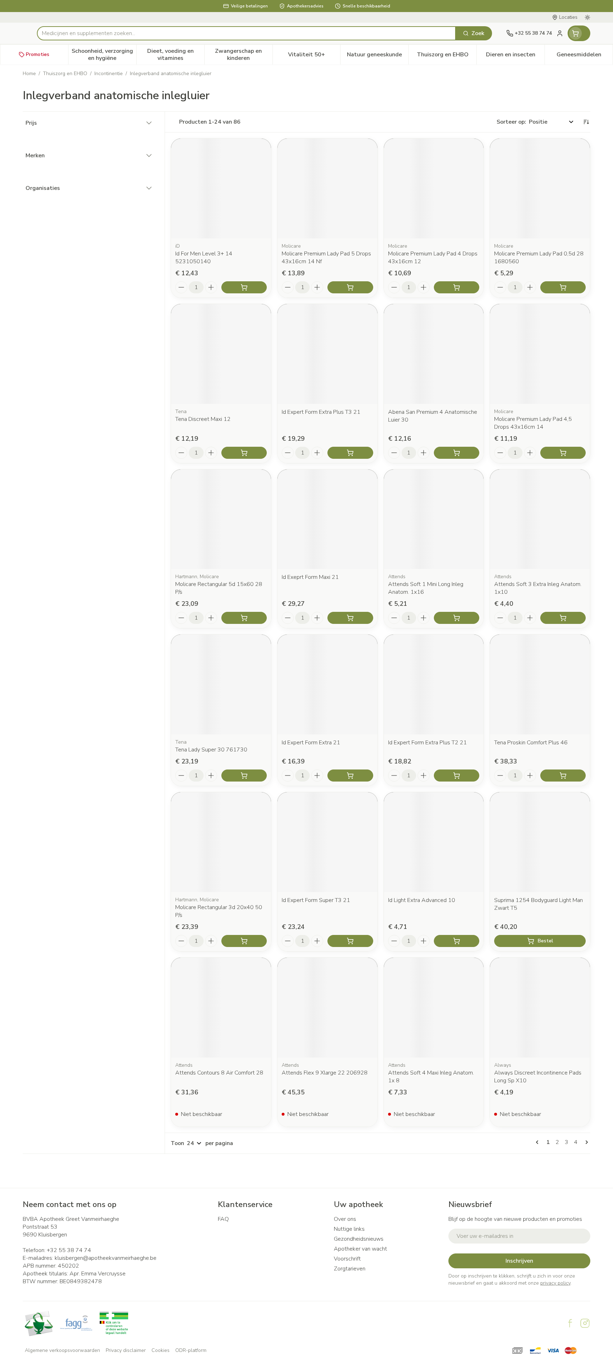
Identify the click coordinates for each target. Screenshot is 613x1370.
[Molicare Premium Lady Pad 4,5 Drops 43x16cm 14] (540, 354)
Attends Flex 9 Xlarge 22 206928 (325, 1073)
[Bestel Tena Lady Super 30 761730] (244, 775)
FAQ (223, 1219)
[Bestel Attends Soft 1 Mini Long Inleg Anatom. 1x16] (456, 618)
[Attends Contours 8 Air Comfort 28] (221, 1008)
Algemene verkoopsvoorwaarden (62, 1350)
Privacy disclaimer (126, 1350)
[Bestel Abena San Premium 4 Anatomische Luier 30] (456, 453)
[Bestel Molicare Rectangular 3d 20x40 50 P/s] (244, 941)
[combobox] (246, 33)
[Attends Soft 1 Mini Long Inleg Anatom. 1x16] (434, 519)
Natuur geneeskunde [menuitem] (377, 56)
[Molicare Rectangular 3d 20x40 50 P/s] (221, 842)
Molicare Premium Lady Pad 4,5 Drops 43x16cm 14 (533, 423)
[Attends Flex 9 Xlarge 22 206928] (327, 1008)
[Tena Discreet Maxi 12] (221, 354)
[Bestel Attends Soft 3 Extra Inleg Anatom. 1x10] (563, 618)
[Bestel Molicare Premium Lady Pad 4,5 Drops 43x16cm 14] (563, 453)
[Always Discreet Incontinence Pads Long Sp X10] (540, 1008)
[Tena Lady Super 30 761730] (221, 684)
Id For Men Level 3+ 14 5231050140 (203, 257)
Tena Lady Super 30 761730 (211, 750)
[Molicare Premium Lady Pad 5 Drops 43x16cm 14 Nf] (327, 188)
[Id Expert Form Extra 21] (327, 684)
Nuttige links (349, 1229)
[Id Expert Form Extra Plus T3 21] (327, 354)
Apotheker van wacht (360, 1249)
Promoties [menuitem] (37, 54)
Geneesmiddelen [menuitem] (585, 56)
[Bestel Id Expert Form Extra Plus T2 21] (456, 775)
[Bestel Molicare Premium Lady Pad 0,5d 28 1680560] (563, 287)
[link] (538, 1142)
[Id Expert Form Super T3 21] (327, 842)
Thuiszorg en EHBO (65, 73)
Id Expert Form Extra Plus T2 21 (427, 742)
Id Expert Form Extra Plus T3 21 (321, 412)
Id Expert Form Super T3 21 (316, 900)
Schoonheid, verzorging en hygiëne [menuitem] (104, 54)
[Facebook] (570, 1323)
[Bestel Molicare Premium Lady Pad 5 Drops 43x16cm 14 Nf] (350, 287)
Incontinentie (108, 73)
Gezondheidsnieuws (358, 1239)
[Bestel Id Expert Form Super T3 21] (350, 941)
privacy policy (555, 1283)
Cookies (160, 1350)
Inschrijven (519, 1261)
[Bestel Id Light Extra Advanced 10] (456, 941)
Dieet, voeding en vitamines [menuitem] (175, 54)
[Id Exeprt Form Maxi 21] (327, 519)
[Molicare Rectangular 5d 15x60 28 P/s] (221, 519)
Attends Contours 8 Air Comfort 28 (219, 1073)
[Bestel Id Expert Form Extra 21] (350, 775)
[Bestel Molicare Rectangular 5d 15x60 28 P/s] (244, 618)
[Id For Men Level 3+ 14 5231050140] (221, 188)
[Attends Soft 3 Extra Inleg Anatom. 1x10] (540, 519)
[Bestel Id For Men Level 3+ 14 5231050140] (244, 287)
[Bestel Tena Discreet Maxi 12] (244, 453)
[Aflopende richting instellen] (586, 121)
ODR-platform (190, 1350)
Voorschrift (347, 1259)
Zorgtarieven (349, 1269)
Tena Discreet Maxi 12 (203, 419)
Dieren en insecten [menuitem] (515, 56)
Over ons (345, 1219)
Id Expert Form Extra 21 (311, 742)
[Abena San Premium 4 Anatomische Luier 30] (434, 354)
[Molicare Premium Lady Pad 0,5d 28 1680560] (540, 188)
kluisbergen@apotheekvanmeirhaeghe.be (105, 1258)
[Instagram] (585, 1323)
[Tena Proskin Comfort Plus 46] (540, 684)
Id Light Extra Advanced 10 (421, 900)
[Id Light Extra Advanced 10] (434, 842)
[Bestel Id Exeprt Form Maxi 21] (350, 618)
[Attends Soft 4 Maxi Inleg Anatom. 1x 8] (434, 1008)
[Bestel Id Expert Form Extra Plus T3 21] (350, 453)
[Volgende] (585, 1142)
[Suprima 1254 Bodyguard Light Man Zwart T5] (540, 842)
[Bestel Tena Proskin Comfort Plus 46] (563, 775)
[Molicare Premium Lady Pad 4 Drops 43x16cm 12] (434, 188)
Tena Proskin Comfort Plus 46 (531, 742)
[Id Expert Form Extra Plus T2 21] (434, 684)
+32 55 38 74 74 (69, 1250)
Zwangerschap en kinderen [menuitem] (243, 54)
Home (29, 73)
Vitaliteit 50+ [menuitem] (314, 56)
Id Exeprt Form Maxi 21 (310, 577)
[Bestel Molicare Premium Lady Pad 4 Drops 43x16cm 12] (456, 287)
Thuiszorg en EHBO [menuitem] (446, 56)
